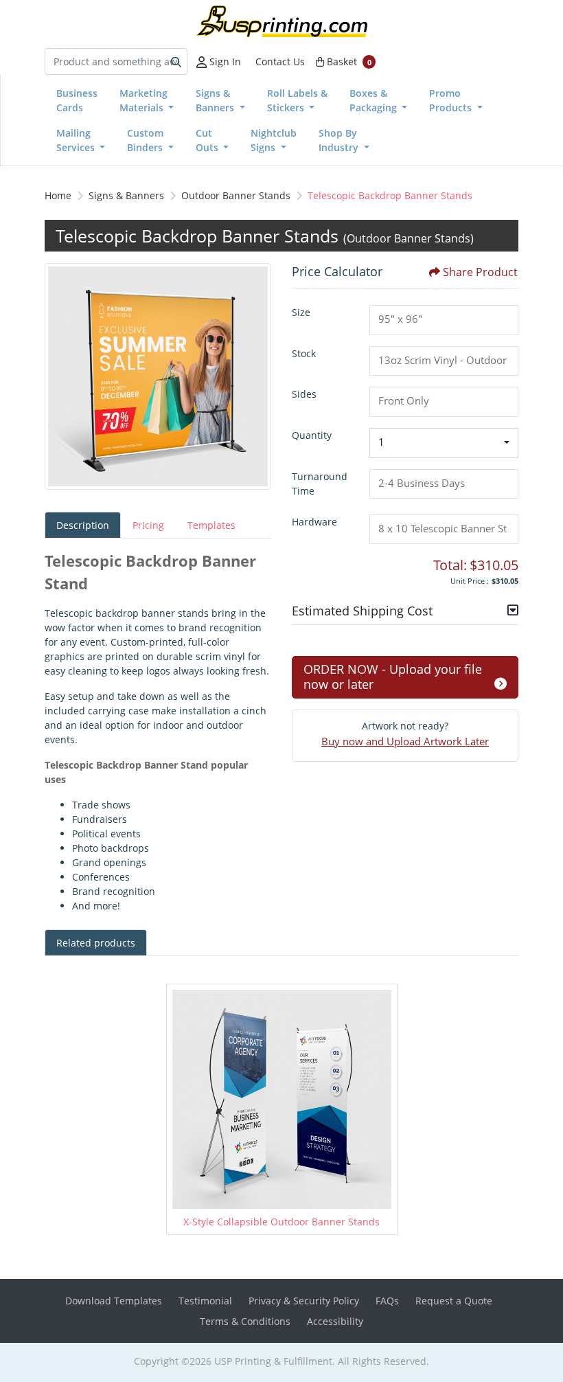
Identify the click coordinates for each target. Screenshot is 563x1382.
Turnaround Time (319, 483)
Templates (211, 525)
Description (82, 525)
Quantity (312, 435)
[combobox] (443, 443)
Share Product (480, 272)
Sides (304, 393)
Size (301, 312)
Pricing (148, 525)
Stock (304, 353)
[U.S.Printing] (281, 21)
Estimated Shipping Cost (362, 610)
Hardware (314, 521)
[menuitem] (76, 100)
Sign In (224, 61)
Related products (95, 942)
